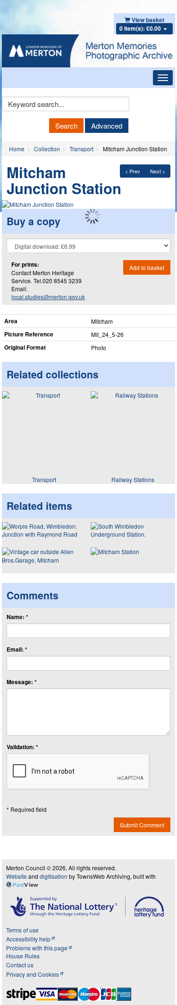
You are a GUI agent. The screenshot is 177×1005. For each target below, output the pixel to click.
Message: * (22, 682)
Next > (157, 171)
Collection (47, 149)
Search (66, 126)
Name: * (17, 617)
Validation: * (22, 747)
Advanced (106, 126)
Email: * (17, 649)
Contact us (20, 965)
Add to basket (146, 267)
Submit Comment (142, 825)
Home (17, 149)
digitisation (53, 876)
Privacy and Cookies (33, 974)
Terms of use (22, 930)
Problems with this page (37, 948)
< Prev (132, 171)
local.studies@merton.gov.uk (48, 297)
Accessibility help (29, 939)
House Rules (23, 956)
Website (16, 876)
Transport (81, 149)
